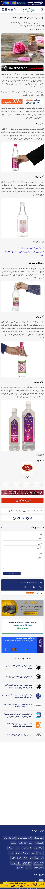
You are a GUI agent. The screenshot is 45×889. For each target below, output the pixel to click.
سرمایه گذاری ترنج (22, 852)
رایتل (31, 857)
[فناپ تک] (38, 725)
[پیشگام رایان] (38, 696)
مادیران (28, 867)
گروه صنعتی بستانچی (19, 857)
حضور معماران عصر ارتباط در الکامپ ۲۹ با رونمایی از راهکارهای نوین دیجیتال (18, 686)
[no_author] (38, 667)
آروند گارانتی (15, 862)
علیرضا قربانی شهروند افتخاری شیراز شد (19, 676)
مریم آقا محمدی (35, 29)
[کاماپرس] (28, 10)
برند (37, 510)
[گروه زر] (38, 735)
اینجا (32, 95)
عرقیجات (18, 510)
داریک (10, 848)
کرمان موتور (38, 867)
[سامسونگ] (38, 706)
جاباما (41, 852)
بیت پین (20, 867)
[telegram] (27, 518)
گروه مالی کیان (9, 838)
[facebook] (18, 518)
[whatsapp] (14, 518)
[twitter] (23, 518)
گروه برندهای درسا (24, 838)
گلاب (33, 510)
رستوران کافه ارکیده (25, 843)
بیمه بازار (39, 857)
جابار (34, 852)
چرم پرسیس (38, 862)
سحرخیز (27, 476)
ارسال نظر (12, 573)
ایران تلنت (39, 843)
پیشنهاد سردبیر (33, 23)
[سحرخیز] (27, 468)
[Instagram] (6, 9)
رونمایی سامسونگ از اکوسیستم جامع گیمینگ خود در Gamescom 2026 (17, 705)
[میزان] (38, 715)
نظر (40, 553)
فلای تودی (27, 862)
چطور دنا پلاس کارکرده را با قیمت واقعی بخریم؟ (19, 667)
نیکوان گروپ (38, 848)
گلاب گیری (26, 510)
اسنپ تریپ (26, 848)
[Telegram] (9, 9)
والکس (13, 843)
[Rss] (12, 9)
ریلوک (11, 852)
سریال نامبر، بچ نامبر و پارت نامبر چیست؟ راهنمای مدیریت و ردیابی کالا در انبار (18, 715)
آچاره (17, 848)
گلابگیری (11, 510)
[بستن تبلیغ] (1, 1)
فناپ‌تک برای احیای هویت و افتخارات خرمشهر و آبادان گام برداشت (19, 724)
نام (41, 534)
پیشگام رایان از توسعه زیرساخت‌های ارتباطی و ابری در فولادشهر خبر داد (17, 696)
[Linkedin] (2, 9)
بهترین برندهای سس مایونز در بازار (29, 248)
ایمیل (40, 543)
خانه (42, 23)
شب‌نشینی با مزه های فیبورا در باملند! (19, 734)
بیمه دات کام (38, 838)
